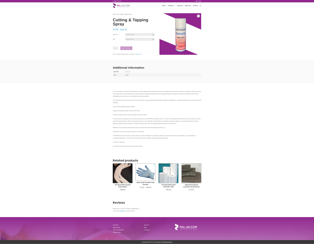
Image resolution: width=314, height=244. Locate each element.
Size (114, 39)
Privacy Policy (117, 232)
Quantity (115, 34)
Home (164, 5)
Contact (195, 5)
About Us (180, 5)
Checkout (115, 225)
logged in (122, 211)
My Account (116, 227)
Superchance (168, 242)
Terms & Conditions (118, 230)
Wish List (188, 5)
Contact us (147, 230)
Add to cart (126, 48)
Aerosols (137, 54)
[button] (198, 16)
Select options (154, 165)
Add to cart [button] (131, 165)
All (117, 14)
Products (170, 5)
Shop (145, 227)
